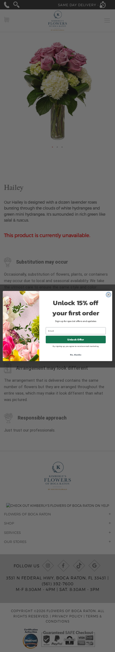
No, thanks (75, 354)
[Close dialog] (108, 294)
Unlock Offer (75, 339)
